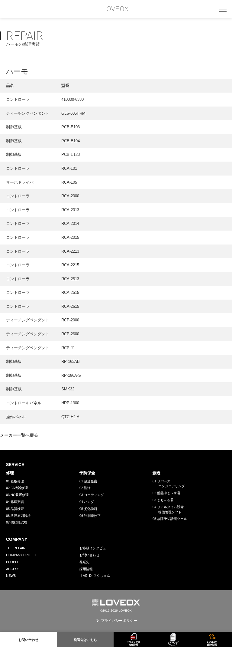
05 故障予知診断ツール (170, 519)
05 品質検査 (15, 509)
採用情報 (86, 569)
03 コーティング (91, 495)
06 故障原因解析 (18, 515)
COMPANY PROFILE (21, 555)
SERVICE (15, 464)
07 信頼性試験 (16, 522)
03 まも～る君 (163, 500)
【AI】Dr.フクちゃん (94, 575)
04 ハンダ (86, 502)
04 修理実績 (15, 502)
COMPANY (16, 539)
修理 (10, 473)
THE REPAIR (15, 548)
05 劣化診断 (88, 509)
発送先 (84, 562)
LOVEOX (116, 9)
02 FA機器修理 (17, 488)
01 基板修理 (15, 481)
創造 (156, 473)
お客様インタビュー (94, 548)
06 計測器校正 (90, 515)
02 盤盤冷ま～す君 (166, 493)
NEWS (11, 575)
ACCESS (12, 569)
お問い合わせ (89, 555)
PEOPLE (12, 562)
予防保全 (87, 473)
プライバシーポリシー (119, 621)
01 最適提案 (88, 481)
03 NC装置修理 (17, 495)
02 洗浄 (85, 488)
